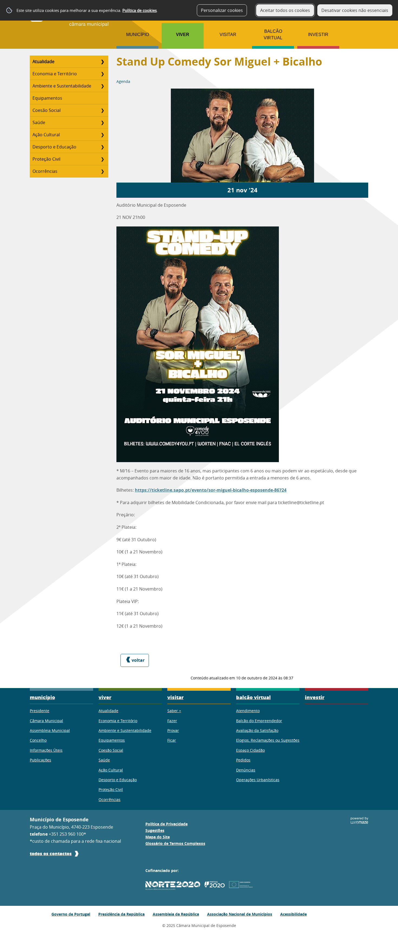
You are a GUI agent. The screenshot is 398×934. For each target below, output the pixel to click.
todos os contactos (51, 853)
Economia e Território (54, 74)
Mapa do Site (157, 837)
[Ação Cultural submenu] (102, 135)
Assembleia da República (176, 914)
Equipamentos (47, 98)
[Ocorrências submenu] (102, 171)
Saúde (38, 122)
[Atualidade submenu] (102, 61)
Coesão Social (46, 110)
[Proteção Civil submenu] (102, 159)
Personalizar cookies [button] (222, 10)
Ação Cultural (46, 135)
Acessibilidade (293, 914)
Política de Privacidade (166, 824)
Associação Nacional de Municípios (239, 914)
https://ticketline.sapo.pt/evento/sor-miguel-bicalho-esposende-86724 (210, 490)
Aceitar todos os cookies (285, 10)
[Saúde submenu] (102, 122)
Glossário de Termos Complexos (175, 843)
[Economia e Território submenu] (102, 74)
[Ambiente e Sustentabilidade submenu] (102, 86)
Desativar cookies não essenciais (354, 10)
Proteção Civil (46, 159)
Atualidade (43, 61)
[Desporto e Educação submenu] (102, 147)
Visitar (228, 34)
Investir (318, 34)
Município (137, 34)
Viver (182, 34)
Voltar (138, 660)
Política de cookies (139, 10)
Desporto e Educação (54, 147)
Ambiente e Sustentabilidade (61, 86)
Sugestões (154, 830)
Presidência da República (121, 914)
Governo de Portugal (70, 914)
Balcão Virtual (273, 34)
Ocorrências (44, 171)
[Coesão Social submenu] (102, 110)
